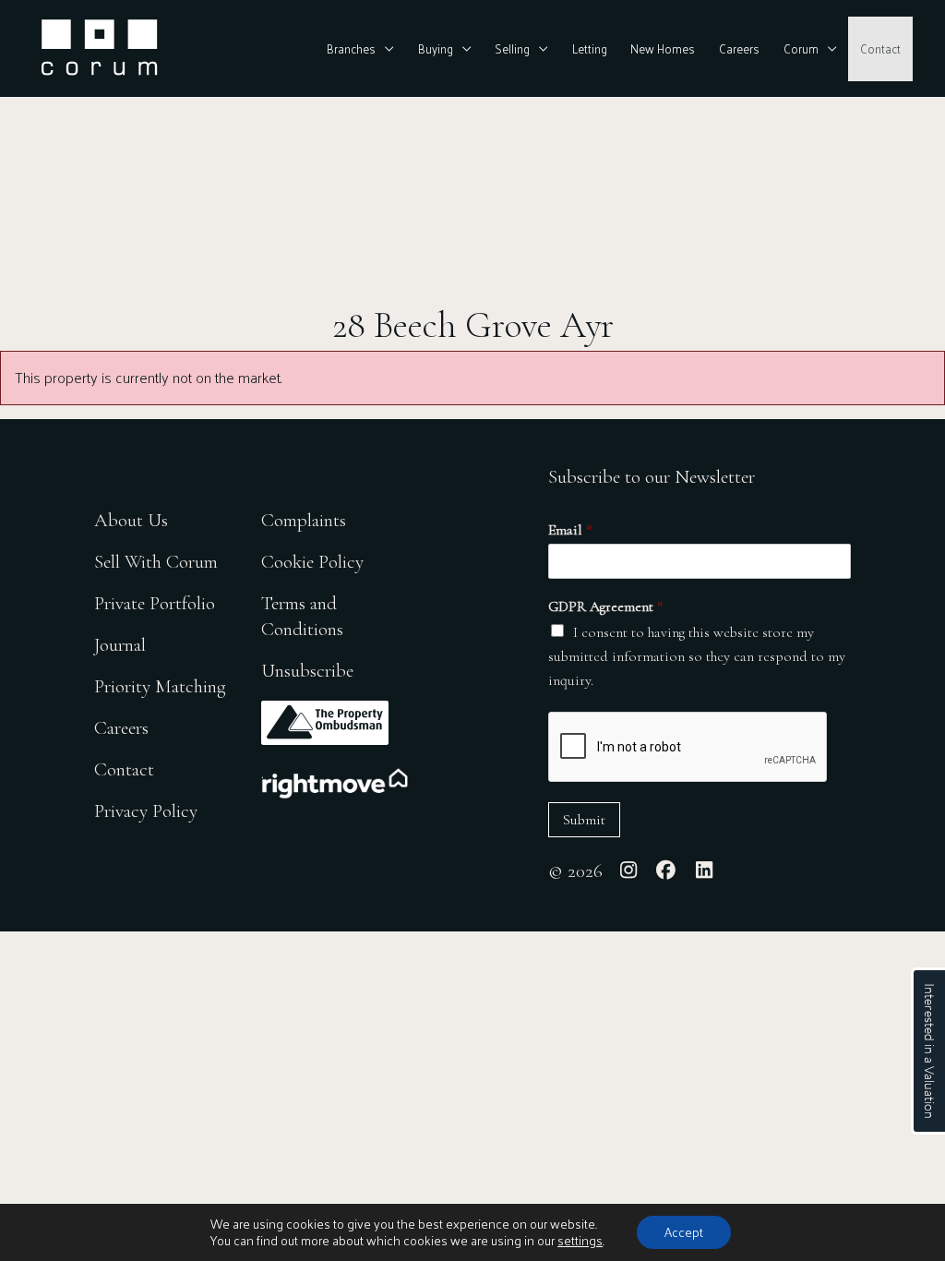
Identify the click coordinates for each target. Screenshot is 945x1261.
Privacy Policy (145, 811)
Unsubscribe (307, 670)
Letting (589, 48)
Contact (880, 48)
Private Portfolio (154, 603)
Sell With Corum (156, 561)
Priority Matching (160, 686)
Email (570, 530)
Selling (512, 48)
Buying (435, 48)
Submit (584, 820)
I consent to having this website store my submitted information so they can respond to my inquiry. (696, 657)
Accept (683, 1231)
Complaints (303, 520)
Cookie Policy (312, 561)
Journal (120, 644)
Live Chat (928, 1051)
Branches (351, 48)
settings (580, 1240)
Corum (801, 48)
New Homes (662, 48)
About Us (131, 520)
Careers (739, 48)
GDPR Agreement (606, 606)
